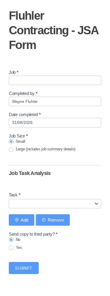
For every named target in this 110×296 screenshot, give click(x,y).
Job (13, 72)
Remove (56, 219)
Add (24, 219)
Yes (18, 247)
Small (20, 141)
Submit (24, 268)
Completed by (23, 93)
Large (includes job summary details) (45, 149)
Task (14, 194)
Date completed (25, 114)
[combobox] (55, 203)
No (17, 239)
